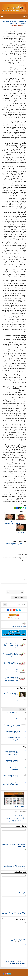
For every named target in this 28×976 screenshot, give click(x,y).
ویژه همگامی (21, 746)
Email (25, 579)
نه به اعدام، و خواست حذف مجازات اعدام (12, 768)
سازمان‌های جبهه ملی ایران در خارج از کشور (14, 818)
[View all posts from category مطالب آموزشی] (2, 688)
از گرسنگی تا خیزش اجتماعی (14, 718)
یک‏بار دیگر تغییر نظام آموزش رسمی (16, 940)
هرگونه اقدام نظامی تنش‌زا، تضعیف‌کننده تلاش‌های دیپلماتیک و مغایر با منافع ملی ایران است (10, 678)
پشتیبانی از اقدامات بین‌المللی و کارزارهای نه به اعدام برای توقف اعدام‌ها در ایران (11, 645)
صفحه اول (25, 970)
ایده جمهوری (15, 700)
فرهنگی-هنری (21, 826)
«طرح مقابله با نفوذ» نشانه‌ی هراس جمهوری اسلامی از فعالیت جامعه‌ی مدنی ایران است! (11, 739)
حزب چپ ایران (21, 817)
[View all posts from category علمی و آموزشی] (2, 919)
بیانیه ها (23, 639)
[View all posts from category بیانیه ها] (2, 639)
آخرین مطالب (23, 709)
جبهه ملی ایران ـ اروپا (19, 815)
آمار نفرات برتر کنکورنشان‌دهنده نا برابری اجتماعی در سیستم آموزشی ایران (14, 962)
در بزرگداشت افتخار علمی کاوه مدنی (12, 712)
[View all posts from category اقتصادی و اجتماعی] (2, 872)
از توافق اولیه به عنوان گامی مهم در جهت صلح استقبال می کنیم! (11, 662)
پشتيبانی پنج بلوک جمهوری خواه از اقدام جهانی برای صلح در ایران (10, 776)
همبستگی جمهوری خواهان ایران (17, 820)
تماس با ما (12, 970)
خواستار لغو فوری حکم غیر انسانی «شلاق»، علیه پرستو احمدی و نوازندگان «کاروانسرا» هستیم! (10, 654)
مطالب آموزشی (20, 688)
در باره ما (18, 970)
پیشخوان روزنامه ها (19, 806)
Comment (24, 560)
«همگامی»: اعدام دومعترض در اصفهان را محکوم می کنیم (11, 760)
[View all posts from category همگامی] (2, 746)
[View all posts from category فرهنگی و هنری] (2, 826)
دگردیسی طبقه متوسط (19, 893)
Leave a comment (21, 549)
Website (25, 585)
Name (25, 574)
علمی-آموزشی (21, 919)
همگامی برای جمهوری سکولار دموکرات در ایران (14, 821)
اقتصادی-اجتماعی (20, 872)
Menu (26, 0)
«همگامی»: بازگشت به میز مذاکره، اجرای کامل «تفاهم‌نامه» (10, 783)
